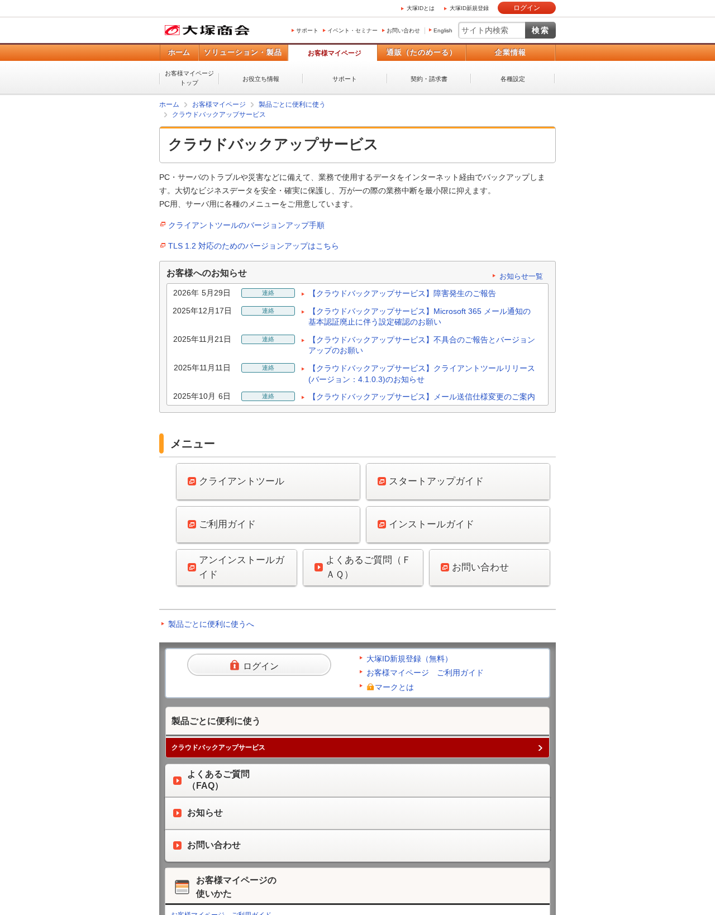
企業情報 (510, 52)
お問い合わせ (403, 30)
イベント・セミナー (352, 30)
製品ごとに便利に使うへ (211, 623)
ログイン (526, 8)
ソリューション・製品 (243, 52)
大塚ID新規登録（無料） (409, 658)
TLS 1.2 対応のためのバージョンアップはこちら (253, 245)
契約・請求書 (429, 78)
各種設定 (512, 78)
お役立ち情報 (260, 78)
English (442, 30)
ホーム (179, 52)
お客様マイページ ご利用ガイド (425, 672)
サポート (307, 30)
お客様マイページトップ (189, 78)
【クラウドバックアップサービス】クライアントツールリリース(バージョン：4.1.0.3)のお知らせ (421, 373)
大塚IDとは (421, 8)
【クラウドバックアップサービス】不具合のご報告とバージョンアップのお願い (421, 345)
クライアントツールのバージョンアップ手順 (246, 224)
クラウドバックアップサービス (219, 114)
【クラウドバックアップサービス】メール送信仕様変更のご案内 (421, 396)
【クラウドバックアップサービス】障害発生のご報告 (402, 292)
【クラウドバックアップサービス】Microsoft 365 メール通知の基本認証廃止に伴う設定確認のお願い (419, 316)
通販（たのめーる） (422, 52)
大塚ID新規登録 (469, 8)
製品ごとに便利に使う (292, 104)
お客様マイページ (334, 53)
